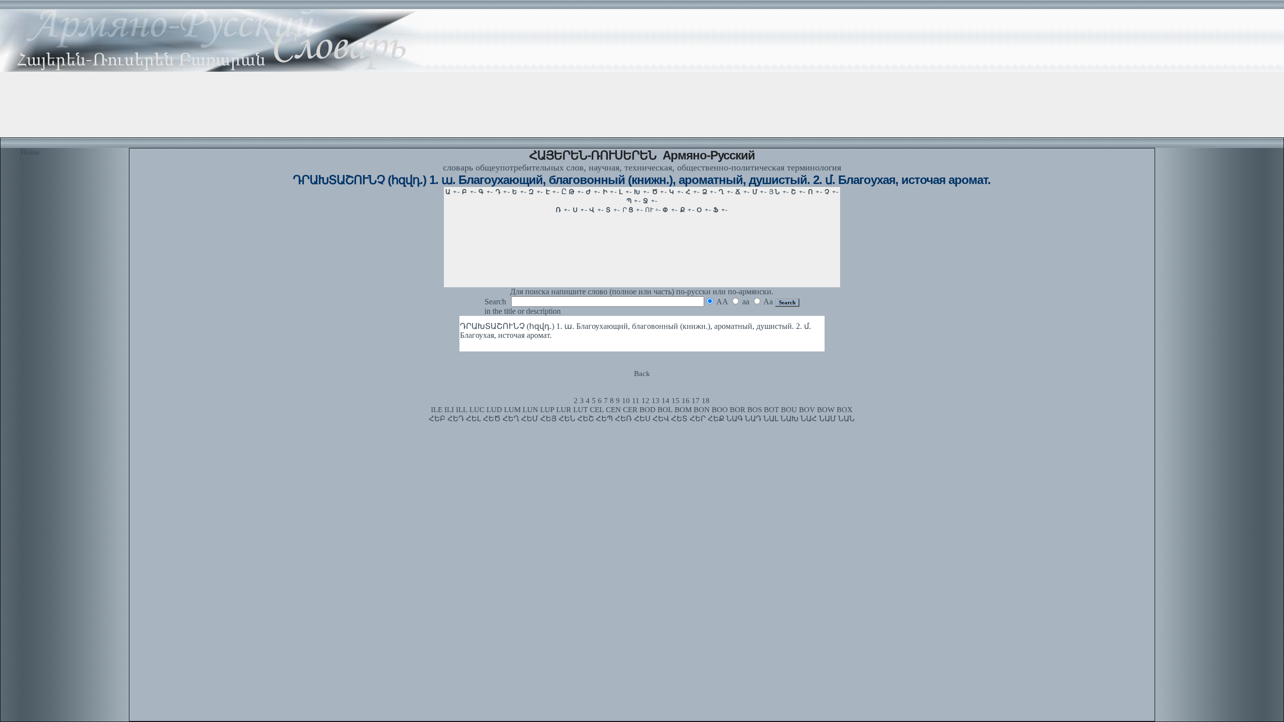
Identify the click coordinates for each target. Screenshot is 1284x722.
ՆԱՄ (827, 419)
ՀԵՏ (679, 419)
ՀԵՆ (567, 419)
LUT (580, 410)
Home (30, 152)
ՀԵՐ (698, 419)
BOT (771, 410)
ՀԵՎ (661, 419)
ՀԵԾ (492, 419)
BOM (683, 410)
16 (686, 401)
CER (630, 410)
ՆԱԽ (789, 419)
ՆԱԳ (734, 419)
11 (635, 401)
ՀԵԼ (473, 419)
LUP (547, 410)
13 (656, 401)
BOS (754, 410)
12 (645, 401)
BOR (737, 410)
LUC (477, 410)
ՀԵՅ (548, 419)
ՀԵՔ (716, 419)
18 (706, 401)
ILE (436, 410)
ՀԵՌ (623, 419)
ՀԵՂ (511, 419)
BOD (647, 410)
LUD (494, 410)
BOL (665, 410)
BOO (720, 410)
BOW (826, 410)
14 (666, 401)
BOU (789, 410)
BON (702, 410)
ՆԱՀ (808, 419)
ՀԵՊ (604, 419)
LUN (530, 410)
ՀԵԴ (455, 419)
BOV (807, 410)
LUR (563, 410)
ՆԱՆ (846, 419)
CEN (613, 410)
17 (696, 401)
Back (642, 374)
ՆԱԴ (753, 419)
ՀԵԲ (437, 419)
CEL (597, 410)
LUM (512, 410)
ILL (461, 410)
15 (676, 401)
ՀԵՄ (529, 419)
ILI (449, 410)
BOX (845, 410)
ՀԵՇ (585, 419)
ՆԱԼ (770, 419)
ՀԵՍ (642, 419)
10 (626, 401)
